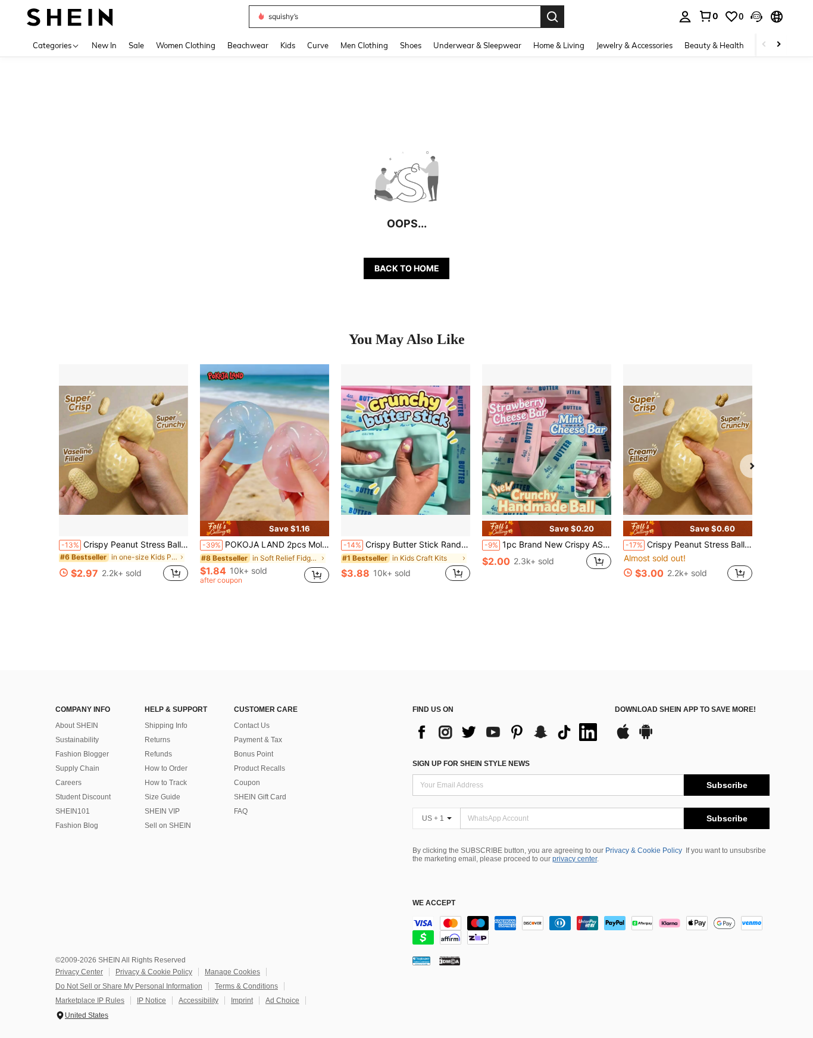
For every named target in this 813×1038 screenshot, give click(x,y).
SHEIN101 (72, 811)
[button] (756, 17)
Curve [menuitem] (318, 45)
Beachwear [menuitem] (247, 45)
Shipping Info (166, 725)
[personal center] (685, 17)
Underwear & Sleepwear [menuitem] (477, 45)
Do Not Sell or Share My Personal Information (128, 986)
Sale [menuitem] (136, 45)
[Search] (552, 16)
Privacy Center (79, 972)
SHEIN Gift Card (260, 797)
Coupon (247, 782)
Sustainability (77, 740)
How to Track (166, 782)
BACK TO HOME (406, 268)
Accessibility (198, 1000)
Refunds (158, 754)
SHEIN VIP (162, 811)
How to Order (166, 768)
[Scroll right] (778, 45)
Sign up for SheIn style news (471, 763)
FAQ (241, 811)
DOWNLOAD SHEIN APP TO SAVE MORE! (685, 710)
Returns (157, 740)
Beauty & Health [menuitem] (714, 45)
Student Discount (83, 797)
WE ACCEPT (433, 903)
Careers (68, 782)
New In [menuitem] (104, 45)
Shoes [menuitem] (410, 45)
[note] (264, 528)
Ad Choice (282, 1000)
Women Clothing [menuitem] (185, 45)
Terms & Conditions (246, 986)
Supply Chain (77, 768)
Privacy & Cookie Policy (643, 850)
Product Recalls (259, 768)
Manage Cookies (232, 972)
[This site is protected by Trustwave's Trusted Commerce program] (421, 960)
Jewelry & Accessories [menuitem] (634, 45)
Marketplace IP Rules (89, 1000)
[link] (708, 16)
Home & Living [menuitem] (558, 45)
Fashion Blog (76, 825)
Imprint (242, 1000)
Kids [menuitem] (287, 45)
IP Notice (151, 1000)
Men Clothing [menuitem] (364, 45)
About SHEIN (76, 725)
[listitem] (123, 479)
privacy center (574, 859)
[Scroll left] (764, 45)
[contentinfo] (591, 930)
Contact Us (252, 725)
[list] (507, 732)
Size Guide (162, 797)
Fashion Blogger (82, 754)
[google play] (645, 737)
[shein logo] (70, 16)
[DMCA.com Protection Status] (449, 960)
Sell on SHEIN (168, 825)
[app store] (623, 737)
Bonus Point (253, 754)
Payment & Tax (258, 740)
